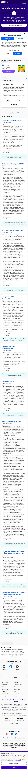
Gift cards (4, 686)
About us (16, 682)
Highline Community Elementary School (14, 17)
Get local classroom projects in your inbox (14, 738)
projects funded (20, 719)
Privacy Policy (18, 760)
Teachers (15, 744)
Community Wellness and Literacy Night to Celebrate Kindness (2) (13, 552)
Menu (24, 2)
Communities (17, 689)
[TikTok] (21, 734)
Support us (4, 691)
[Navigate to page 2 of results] (21, 643)
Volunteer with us (5, 693)
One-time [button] (20, 38)
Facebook (10, 669)
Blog (15, 691)
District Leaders (8, 745)
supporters (7, 719)
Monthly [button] (7, 38)
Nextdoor (24, 669)
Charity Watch (5, 715)
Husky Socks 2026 (8, 297)
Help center (14, 677)
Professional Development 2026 (13, 164)
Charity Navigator (13, 715)
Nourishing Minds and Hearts (11, 120)
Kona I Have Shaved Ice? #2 (11, 422)
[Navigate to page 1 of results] (7, 643)
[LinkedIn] (12, 734)
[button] (14, 25)
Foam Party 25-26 (8, 382)
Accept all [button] (14, 767)
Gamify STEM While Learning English (8, 347)
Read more (14, 657)
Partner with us (5, 689)
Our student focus (18, 684)
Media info (16, 693)
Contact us (16, 696)
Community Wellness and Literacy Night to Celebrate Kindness (13, 593)
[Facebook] (16, 734)
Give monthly (4, 684)
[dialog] (14, 760)
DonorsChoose (4, 2)
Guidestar (23, 715)
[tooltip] (20, 21)
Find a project (5, 682)
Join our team (17, 686)
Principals (22, 744)
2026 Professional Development (13, 230)
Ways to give (4, 696)
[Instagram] (7, 734)
